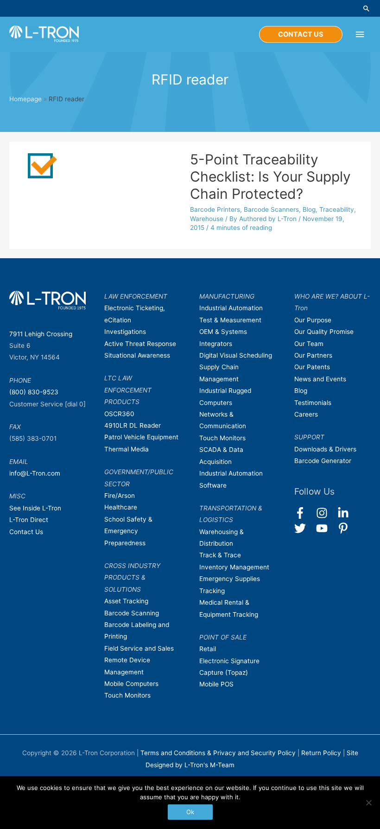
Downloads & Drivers (325, 449)
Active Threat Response (140, 343)
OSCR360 (119, 414)
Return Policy (322, 753)
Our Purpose (312, 320)
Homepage (25, 99)
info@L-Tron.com (34, 473)
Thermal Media (126, 449)
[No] (368, 802)
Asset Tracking (126, 601)
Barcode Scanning (131, 613)
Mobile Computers (131, 683)
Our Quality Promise (324, 331)
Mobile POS (216, 684)
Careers (306, 414)
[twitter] (304, 528)
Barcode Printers (215, 209)
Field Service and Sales (139, 648)
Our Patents (312, 367)
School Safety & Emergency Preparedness (128, 531)
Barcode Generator (322, 460)
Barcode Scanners (271, 209)
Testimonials (312, 402)
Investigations (125, 331)
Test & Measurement (230, 320)
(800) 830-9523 (33, 392)
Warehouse (206, 218)
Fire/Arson (119, 495)
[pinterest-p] (345, 528)
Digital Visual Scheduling (235, 355)
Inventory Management (234, 567)
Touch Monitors (127, 695)
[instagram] (326, 513)
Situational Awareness (137, 355)
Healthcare (120, 507)
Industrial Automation (231, 308)
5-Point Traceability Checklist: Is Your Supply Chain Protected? (270, 176)
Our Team (308, 343)
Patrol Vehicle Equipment (141, 437)
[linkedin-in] (347, 513)
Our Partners (313, 355)
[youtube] (326, 528)
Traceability (336, 209)
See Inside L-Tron (35, 508)
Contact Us (26, 531)
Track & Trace (220, 555)
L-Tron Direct (28, 519)
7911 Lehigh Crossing (40, 334)
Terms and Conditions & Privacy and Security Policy (218, 753)
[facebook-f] (304, 513)
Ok (190, 812)
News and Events (320, 379)
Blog (309, 209)
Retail (207, 649)
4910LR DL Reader (132, 425)
